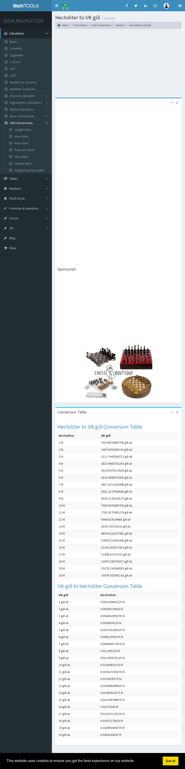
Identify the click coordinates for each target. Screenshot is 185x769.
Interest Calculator (22, 96)
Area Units (21, 136)
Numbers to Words (22, 89)
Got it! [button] (171, 761)
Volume (120, 25)
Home (65, 25)
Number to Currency (23, 82)
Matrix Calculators (21, 109)
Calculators (80, 25)
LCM (12, 75)
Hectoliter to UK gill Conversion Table (100, 426)
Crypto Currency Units (29, 170)
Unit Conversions (21, 123)
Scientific (16, 48)
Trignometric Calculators (25, 103)
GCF (12, 69)
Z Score (15, 62)
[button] (56, 5)
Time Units (21, 157)
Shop (12, 248)
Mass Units (21, 143)
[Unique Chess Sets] (118, 372)
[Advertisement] (118, 62)
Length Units (22, 130)
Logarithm (16, 55)
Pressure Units (24, 150)
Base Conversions (21, 116)
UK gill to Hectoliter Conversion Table (100, 586)
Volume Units (23, 163)
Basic (13, 42)
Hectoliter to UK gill (140, 25)
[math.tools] (65, 5)
